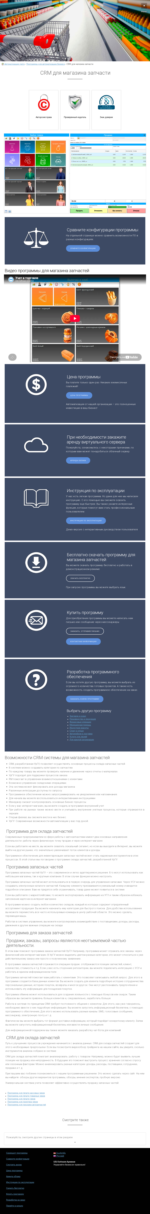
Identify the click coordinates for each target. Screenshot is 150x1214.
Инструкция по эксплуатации (86, 521)
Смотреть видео (14, 1165)
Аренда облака (78, 460)
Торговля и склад (78, 716)
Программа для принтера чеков (22, 1102)
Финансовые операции (80, 722)
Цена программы (79, 395)
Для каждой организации (82, 740)
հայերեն (61, 1153)
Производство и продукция (83, 719)
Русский (60, 1156)
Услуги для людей (78, 737)
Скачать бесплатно (80, 578)
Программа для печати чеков (21, 1099)
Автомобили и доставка (81, 734)
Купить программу (15, 1194)
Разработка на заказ (15, 1200)
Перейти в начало (14, 1206)
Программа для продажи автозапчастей (26, 1105)
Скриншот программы (17, 1153)
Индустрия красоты (79, 728)
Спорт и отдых (77, 731)
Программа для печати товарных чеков (26, 1096)
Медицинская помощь (80, 725)
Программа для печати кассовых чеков (26, 1093)
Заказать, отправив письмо (84, 631)
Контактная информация (83, 641)
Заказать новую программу (84, 699)
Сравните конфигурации (83, 248)
